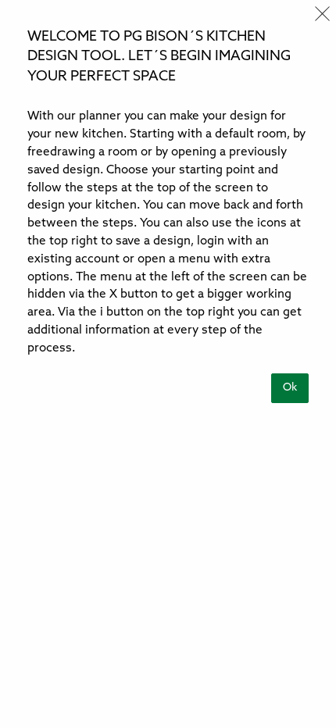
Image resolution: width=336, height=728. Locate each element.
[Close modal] (322, 15)
